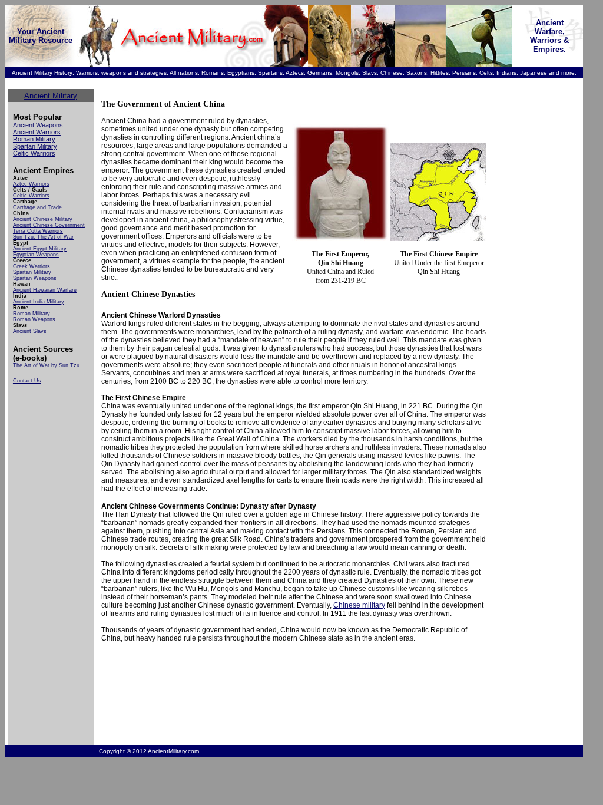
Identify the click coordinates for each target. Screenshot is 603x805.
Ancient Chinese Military (42, 219)
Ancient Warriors (37, 132)
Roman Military (34, 139)
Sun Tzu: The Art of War (43, 237)
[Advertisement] (526, 266)
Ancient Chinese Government (49, 225)
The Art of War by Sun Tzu (46, 365)
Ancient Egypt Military (40, 249)
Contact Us (27, 381)
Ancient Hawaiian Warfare (45, 290)
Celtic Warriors (34, 153)
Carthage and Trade (37, 207)
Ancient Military (50, 95)
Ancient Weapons (38, 124)
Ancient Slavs (30, 331)
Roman (22, 319)
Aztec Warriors (31, 184)
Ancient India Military (38, 302)
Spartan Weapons (35, 278)
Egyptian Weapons (36, 255)
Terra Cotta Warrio (35, 231)
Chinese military (359, 605)
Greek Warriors (31, 266)
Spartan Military (35, 146)
